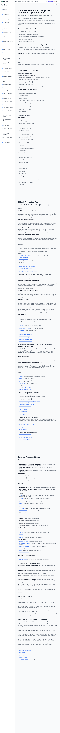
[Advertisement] (37, 193)
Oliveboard (21, 378)
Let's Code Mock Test (23, 510)
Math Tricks (21, 537)
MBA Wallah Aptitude (23, 559)
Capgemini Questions (23, 411)
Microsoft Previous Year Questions (25, 437)
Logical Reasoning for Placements (25, 339)
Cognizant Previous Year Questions (25, 407)
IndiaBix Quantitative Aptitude (24, 255)
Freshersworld (21, 330)
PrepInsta (21, 325)
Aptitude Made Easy (23, 535)
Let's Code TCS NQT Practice (24, 328)
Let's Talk (20, 550)
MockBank (21, 381)
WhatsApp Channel (24, 659)
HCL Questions (22, 412)
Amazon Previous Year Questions (25, 435)
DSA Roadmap (22, 652)
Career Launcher (22, 383)
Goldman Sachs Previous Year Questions (26, 424)
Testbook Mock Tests (23, 380)
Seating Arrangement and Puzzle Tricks (26, 337)
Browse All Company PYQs (24, 657)
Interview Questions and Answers (25, 654)
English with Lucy (22, 553)
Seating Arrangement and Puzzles (25, 543)
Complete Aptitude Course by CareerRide (26, 264)
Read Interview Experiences (24, 655)
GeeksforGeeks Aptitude (23, 259)
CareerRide (21, 532)
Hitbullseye (21, 260)
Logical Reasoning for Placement (25, 546)
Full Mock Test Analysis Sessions (25, 387)
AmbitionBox (21, 376)
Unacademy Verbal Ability (24, 552)
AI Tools (50, 1)
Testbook (20, 326)
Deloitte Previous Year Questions (25, 427)
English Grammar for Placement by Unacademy (28, 271)
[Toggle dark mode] (47, 1)
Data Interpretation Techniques (24, 336)
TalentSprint (21, 534)
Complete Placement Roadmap (25, 650)
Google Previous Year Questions (25, 434)
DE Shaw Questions (23, 429)
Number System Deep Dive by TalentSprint (27, 266)
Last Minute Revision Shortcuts (25, 389)
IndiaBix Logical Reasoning (24, 257)
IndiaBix (20, 495)
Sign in (57, 1)
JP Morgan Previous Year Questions (26, 426)
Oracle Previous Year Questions (25, 439)
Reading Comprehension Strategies (25, 341)
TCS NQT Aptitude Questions (24, 402)
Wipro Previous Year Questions (25, 406)
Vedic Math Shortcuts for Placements (26, 334)
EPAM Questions (22, 414)
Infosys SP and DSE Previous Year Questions (27, 404)
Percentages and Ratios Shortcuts (25, 268)
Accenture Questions (23, 409)
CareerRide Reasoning (23, 541)
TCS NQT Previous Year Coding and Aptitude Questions (29, 401)
